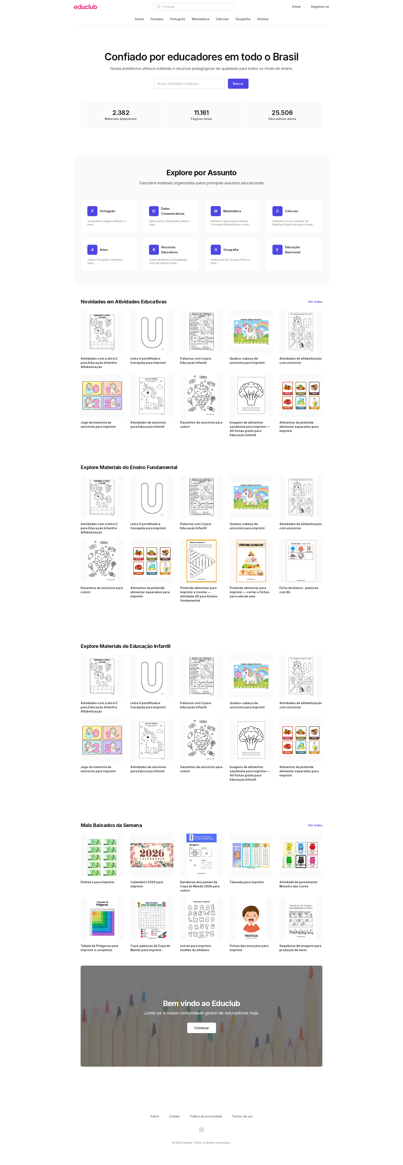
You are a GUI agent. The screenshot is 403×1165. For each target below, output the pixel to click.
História (262, 19)
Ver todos (315, 301)
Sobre (154, 1116)
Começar (201, 1028)
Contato (174, 1116)
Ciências (222, 19)
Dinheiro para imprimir (97, 882)
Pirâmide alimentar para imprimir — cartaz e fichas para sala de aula (249, 592)
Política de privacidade (206, 1116)
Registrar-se (320, 6)
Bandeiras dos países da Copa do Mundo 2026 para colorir (200, 886)
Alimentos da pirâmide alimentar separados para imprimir (299, 427)
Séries (139, 19)
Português (177, 19)
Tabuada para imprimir (247, 882)
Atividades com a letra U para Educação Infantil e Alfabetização (99, 363)
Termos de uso (242, 1116)
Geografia (243, 19)
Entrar (296, 6)
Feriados (157, 19)
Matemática (200, 19)
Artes (104, 249)
